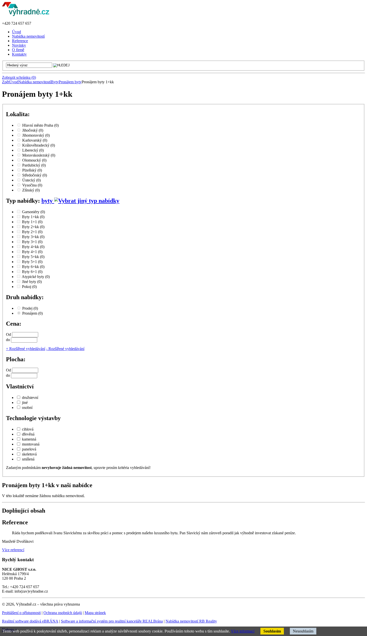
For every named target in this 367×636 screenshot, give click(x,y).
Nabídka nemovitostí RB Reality (191, 621)
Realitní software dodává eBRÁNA (30, 621)
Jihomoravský (36, 135)
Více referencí (13, 550)
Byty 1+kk (33, 217)
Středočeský (34, 175)
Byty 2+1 (32, 232)
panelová (29, 449)
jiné (25, 402)
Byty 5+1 (32, 262)
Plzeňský (32, 170)
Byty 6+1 (32, 272)
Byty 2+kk (33, 227)
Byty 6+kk (33, 267)
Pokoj (29, 286)
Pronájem (32, 313)
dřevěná (28, 434)
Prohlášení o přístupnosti (21, 613)
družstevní (30, 397)
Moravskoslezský (38, 155)
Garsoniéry (33, 212)
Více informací (242, 631)
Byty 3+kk (33, 237)
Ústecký (31, 180)
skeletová (29, 454)
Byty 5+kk (33, 257)
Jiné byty (32, 281)
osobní (27, 407)
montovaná (30, 444)
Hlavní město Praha (40, 125)
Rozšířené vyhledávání (25, 349)
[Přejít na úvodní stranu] (25, 15)
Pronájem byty (70, 82)
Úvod (13, 82)
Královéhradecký (38, 145)
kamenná (29, 439)
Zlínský (31, 190)
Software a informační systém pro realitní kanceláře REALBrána (112, 621)
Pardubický (34, 165)
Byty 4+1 (32, 252)
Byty (55, 82)
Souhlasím (272, 631)
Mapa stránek (95, 613)
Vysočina (32, 185)
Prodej (30, 308)
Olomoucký (34, 160)
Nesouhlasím (303, 631)
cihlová (27, 429)
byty (47, 200)
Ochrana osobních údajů (62, 613)
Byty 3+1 (32, 242)
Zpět (5, 82)
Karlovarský (34, 140)
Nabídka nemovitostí (34, 82)
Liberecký (33, 150)
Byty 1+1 (32, 222)
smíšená (28, 459)
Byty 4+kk (33, 247)
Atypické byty (36, 276)
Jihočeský (32, 130)
